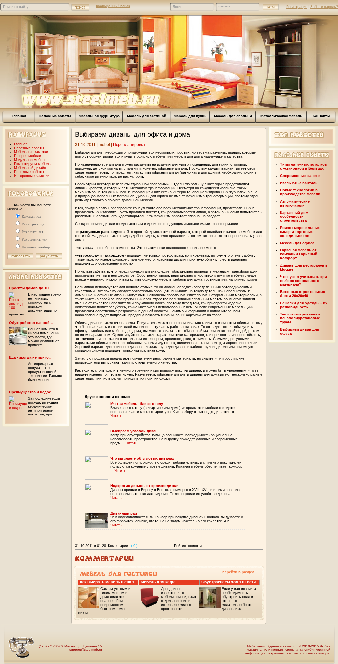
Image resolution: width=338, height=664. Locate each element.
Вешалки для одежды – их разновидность (303, 305)
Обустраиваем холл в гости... (230, 582)
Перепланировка (129, 144)
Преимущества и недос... (31, 392)
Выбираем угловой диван (134, 431)
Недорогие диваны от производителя (144, 486)
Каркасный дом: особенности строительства (295, 216)
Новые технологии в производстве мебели (300, 192)
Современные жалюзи (300, 176)
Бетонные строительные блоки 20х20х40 (302, 294)
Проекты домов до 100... (31, 288)
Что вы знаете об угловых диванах (142, 458)
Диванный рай (123, 513)
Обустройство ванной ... (31, 323)
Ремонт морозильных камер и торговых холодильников (300, 232)
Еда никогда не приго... (30, 357)
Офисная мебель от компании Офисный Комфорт (298, 254)
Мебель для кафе (158, 582)
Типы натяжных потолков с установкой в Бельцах (303, 166)
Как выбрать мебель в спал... (108, 582)
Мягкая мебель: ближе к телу (136, 404)
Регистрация (296, 7)
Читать (116, 415)
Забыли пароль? (324, 7)
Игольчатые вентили (299, 183)
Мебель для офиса (297, 243)
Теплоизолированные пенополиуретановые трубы (300, 318)
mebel (104, 144)
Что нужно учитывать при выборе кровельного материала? (303, 280)
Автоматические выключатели (295, 203)
